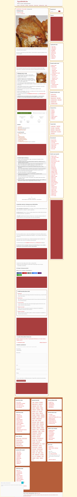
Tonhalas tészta (53, 56)
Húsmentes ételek (53, 98)
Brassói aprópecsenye (20, 404)
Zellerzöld (33, 458)
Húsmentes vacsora (55, 78)
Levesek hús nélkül (54, 170)
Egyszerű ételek (53, 139)
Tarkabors (44, 338)
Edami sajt (40, 411)
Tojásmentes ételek (53, 101)
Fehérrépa (41, 413)
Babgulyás (52, 109)
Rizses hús (52, 54)
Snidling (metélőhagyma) (35, 443)
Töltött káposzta (51, 407)
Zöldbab (37, 458)
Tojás (33, 454)
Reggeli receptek (53, 65)
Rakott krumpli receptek (19, 442)
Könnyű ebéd (54, 71)
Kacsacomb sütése (19, 407)
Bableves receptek (18, 438)
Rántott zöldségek (54, 181)
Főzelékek (28, 494)
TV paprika (41, 454)
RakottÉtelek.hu (51, 435)
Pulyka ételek (53, 175)
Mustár (27, 338)
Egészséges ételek (53, 94)
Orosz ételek (59, 131)
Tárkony (33, 452)
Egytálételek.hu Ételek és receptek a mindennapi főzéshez (53, 448)
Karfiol (38, 422)
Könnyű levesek (53, 167)
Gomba (39, 416)
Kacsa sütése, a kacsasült (20, 406)
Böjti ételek (53, 80)
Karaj (24, 338)
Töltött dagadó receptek (19, 445)
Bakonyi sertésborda (21, 311)
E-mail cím (18, 369)
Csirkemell (38, 409)
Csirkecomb (34, 409)
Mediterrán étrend (53, 131)
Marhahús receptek (54, 172)
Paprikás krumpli (51, 403)
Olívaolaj (43, 431)
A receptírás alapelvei (52, 415)
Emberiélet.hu (51, 439)
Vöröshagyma (39, 456)
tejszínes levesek (53, 189)
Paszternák (33, 436)
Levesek (18, 5)
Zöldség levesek (53, 194)
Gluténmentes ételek (54, 96)
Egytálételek (38, 494)
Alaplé (33, 402)
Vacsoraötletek (53, 74)
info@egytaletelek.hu (54, 453)
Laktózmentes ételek (54, 99)
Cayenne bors (40, 404)
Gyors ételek (53, 142)
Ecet (37, 411)
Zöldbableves (53, 58)
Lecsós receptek (53, 195)
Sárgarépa (33, 441)
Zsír (21, 340)
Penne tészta (38, 436)
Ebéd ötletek (53, 66)
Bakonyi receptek (53, 156)
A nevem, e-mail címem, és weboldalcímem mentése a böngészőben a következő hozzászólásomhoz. (31, 378)
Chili (37, 406)
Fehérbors (18, 338)
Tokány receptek (53, 190)
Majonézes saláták (54, 171)
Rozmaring (40, 440)
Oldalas (39, 431)
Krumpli (33, 425)
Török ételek (52, 133)
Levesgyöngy (41, 425)
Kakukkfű (33, 418)
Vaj (32, 456)
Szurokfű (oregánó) (39, 449)
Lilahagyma (38, 427)
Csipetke (41, 407)
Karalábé (39, 420)
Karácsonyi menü (54, 85)
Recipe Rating (18, 348)
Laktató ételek (53, 146)
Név (17, 365)
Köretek (57, 494)
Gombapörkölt (53, 49)
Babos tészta (18, 414)
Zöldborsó (41, 458)
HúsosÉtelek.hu (51, 431)
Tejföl (39, 452)
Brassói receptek (24, 438)
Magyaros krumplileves (20, 423)
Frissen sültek (22, 5)
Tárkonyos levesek (54, 186)
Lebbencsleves (53, 51)
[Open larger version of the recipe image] (41, 78)
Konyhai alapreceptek (28, 495)
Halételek (54, 494)
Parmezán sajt (39, 434)
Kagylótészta (42, 416)
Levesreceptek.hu (51, 434)
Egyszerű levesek (53, 159)
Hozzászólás (18, 352)
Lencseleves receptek (19, 440)
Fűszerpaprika (34, 416)
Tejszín (42, 452)
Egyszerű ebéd (54, 67)
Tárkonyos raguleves (54, 116)
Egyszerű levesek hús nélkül (55, 161)
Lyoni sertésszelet (21, 302)
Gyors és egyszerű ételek (55, 143)
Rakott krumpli (53, 53)
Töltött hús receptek (54, 191)
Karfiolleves (53, 112)
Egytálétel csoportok (52, 418)
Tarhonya (33, 450)
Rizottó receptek (53, 184)
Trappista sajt (18, 340)
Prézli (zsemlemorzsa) (40, 438)
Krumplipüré (53, 50)
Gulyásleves (53, 111)
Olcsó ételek (53, 148)
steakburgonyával (42, 93)
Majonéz (42, 427)
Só (39, 338)
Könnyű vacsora (54, 79)
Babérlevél (36, 402)
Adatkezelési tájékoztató (52, 459)
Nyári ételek (53, 83)
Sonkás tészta (53, 55)
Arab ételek (52, 128)
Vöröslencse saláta (19, 431)
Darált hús (33, 411)
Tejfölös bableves (19, 427)
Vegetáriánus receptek (54, 103)
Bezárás (22, 482)
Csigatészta (37, 407)
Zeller (42, 456)
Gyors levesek (53, 163)
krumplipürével (30, 93)
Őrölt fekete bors (36, 338)
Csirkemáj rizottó (19, 415)
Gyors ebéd (54, 69)
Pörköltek (26, 5)
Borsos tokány (19, 402)
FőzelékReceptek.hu (52, 430)
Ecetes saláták (53, 158)
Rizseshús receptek (18, 443)
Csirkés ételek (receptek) (55, 157)
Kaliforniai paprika (39, 418)
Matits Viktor (23, 13)
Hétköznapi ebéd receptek (56, 73)
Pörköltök (31, 494)
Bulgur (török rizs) (34, 404)
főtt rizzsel (35, 93)
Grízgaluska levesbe (20, 422)
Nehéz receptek (53, 147)
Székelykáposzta (51, 406)
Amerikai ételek (53, 126)
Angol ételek (58, 126)
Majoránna (33, 429)
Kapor (33, 420)
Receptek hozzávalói (52, 423)
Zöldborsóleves (53, 117)
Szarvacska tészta (34, 447)
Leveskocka (34, 427)
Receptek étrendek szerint (52, 422)
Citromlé (33, 407)
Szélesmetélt (40, 447)
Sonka (41, 338)
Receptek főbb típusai (52, 419)
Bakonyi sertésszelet (21, 306)
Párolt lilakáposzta (51, 404)
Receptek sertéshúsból (54, 182)
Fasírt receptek (53, 162)
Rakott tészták (53, 177)
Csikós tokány (53, 46)
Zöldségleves (53, 118)
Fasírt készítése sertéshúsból (21, 403)
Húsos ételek (58, 98)
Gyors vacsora (54, 76)
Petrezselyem (34, 438)
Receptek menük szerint (52, 420)
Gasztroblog (50, 414)
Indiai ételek (52, 129)
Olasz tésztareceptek (54, 173)
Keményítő (41, 422)
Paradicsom (34, 434)
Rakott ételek (31, 5)
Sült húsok (52, 185)
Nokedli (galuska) (34, 431)
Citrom (41, 406)
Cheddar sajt (34, 406)
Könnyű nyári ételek (55, 84)
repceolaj (33, 440)
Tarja (37, 450)
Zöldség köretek (53, 193)
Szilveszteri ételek (54, 87)
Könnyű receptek (53, 144)
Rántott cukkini (19, 424)
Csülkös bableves (53, 47)
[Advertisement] (32, 61)
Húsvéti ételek (53, 81)
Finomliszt (21, 338)
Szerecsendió (34, 449)
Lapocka (37, 425)
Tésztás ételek (36, 5)
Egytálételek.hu (18, 9)
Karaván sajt (34, 422)
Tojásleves (52, 114)
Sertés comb (38, 441)
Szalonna (40, 445)
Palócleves (52, 113)
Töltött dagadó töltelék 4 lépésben (22, 429)
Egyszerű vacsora (55, 75)
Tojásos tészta (19, 428)
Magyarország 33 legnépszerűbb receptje (55, 417)
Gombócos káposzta (20, 420)
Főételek (18, 12)
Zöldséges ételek (41, 5)
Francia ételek (57, 128)
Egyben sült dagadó (19, 419)
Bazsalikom (41, 402)
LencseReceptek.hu (51, 433)
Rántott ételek (53, 178)
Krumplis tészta (51, 402)
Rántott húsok (53, 180)
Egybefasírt (18, 418)
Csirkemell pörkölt (19, 417)
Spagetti (43, 443)
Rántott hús (20, 293)
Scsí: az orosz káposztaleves (21, 425)
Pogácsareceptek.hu (52, 438)
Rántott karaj (20, 297)
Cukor (42, 409)
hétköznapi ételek (53, 141)
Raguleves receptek (54, 176)
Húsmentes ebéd (54, 70)
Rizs (36, 440)
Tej (36, 452)
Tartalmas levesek (54, 187)
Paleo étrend (59, 99)
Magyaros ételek (58, 129)
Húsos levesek (53, 166)
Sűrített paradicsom (35, 445)
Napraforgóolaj (30, 338)
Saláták (46, 5)
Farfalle (33, 413)
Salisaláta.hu (51, 436)
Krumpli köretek (53, 168)
